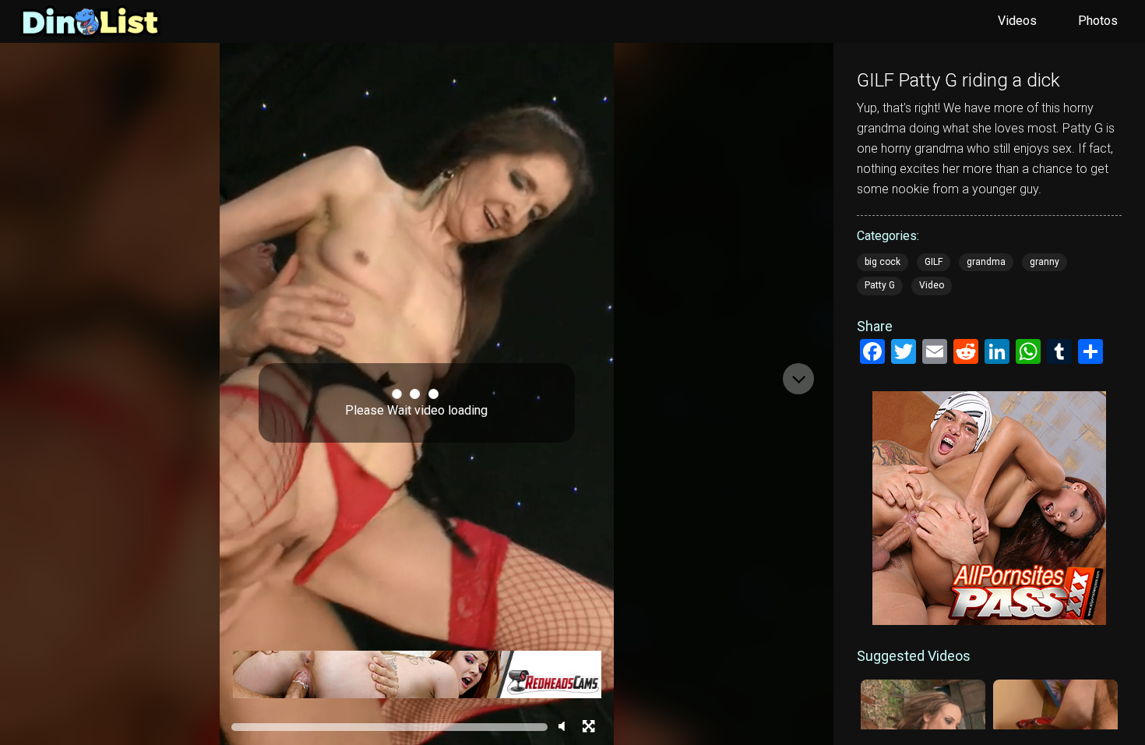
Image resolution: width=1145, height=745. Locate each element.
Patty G (880, 285)
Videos (1017, 20)
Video (931, 285)
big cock (882, 261)
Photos (1098, 20)
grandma (986, 261)
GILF (933, 261)
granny (1044, 261)
